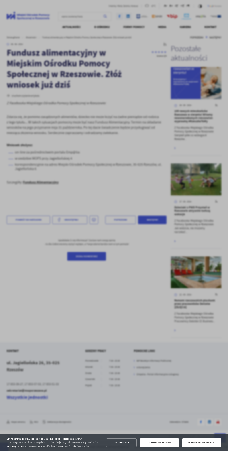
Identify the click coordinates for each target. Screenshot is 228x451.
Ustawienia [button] (121, 442)
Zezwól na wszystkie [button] (201, 442)
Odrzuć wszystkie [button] (159, 442)
